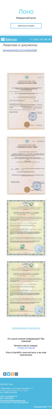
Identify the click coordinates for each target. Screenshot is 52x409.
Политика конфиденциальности (13, 400)
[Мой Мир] (16, 374)
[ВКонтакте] (4, 374)
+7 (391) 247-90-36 (40, 39)
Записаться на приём (26, 26)
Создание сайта (40, 407)
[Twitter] (8, 374)
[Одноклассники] (12, 374)
